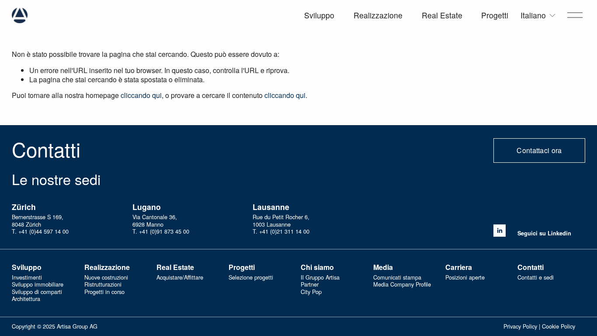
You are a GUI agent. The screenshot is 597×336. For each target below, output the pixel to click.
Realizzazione (378, 15)
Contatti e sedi (535, 277)
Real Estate (442, 15)
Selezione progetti (251, 277)
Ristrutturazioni (102, 284)
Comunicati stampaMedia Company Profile (402, 281)
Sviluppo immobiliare (37, 284)
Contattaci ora (539, 150)
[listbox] (538, 15)
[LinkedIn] (499, 230)
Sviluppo (319, 15)
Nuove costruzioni (106, 277)
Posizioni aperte (465, 277)
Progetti (494, 15)
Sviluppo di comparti (37, 292)
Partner (310, 284)
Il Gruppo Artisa (320, 277)
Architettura (26, 299)
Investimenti (27, 277)
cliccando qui (141, 95)
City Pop (311, 292)
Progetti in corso (104, 292)
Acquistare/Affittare (179, 277)
